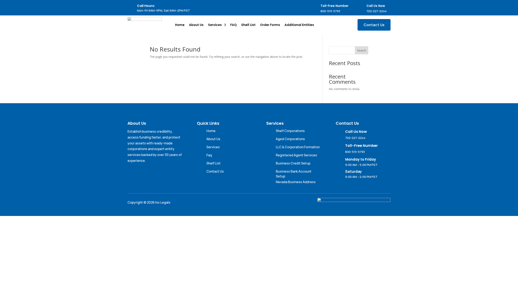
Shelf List (248, 25)
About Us (196, 25)
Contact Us (374, 24)
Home (180, 25)
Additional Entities (299, 25)
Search (361, 50)
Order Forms (270, 25)
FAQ (233, 25)
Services (215, 25)
